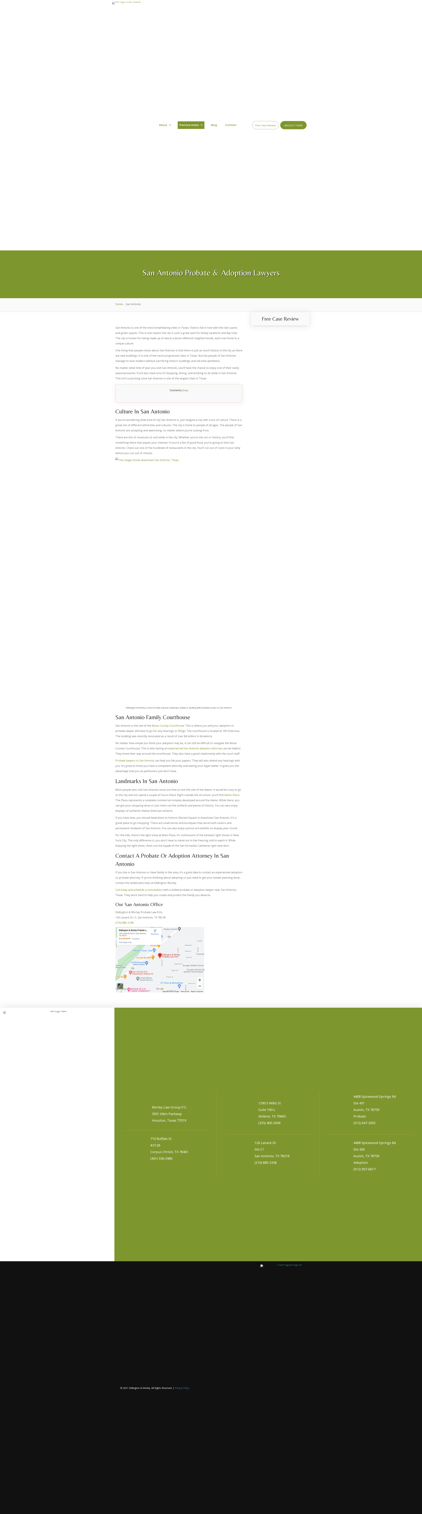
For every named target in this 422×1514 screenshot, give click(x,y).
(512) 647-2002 (364, 1123)
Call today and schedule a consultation (139, 890)
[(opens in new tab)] (281, 1388)
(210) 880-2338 (124, 923)
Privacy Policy (182, 1388)
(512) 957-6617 (364, 1169)
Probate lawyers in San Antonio (134, 760)
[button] (265, 125)
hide (185, 390)
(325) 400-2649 (269, 1123)
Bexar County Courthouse (168, 725)
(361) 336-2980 (161, 1158)
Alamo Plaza (231, 795)
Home (119, 304)
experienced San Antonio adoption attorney (195, 748)
